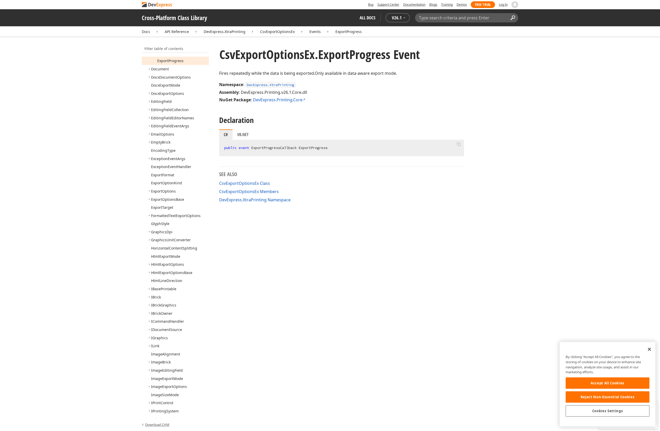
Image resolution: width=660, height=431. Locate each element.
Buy (371, 4)
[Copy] (458, 144)
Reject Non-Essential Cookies (607, 397)
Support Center (388, 4)
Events (315, 31)
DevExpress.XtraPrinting (224, 31)
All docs (367, 18)
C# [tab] (226, 134)
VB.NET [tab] (243, 134)
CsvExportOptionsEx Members (249, 191)
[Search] (512, 17)
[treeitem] (170, 60)
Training (447, 4)
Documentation (414, 4)
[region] (607, 384)
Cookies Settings (607, 411)
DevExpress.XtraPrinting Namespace (255, 200)
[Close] (649, 349)
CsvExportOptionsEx (277, 31)
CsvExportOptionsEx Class (244, 183)
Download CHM (157, 424)
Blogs (433, 4)
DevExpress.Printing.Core (277, 100)
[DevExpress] (157, 5)
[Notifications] (515, 4)
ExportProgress (348, 31)
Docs (146, 31)
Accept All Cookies (607, 383)
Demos (462, 4)
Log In (503, 4)
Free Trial (483, 4)
